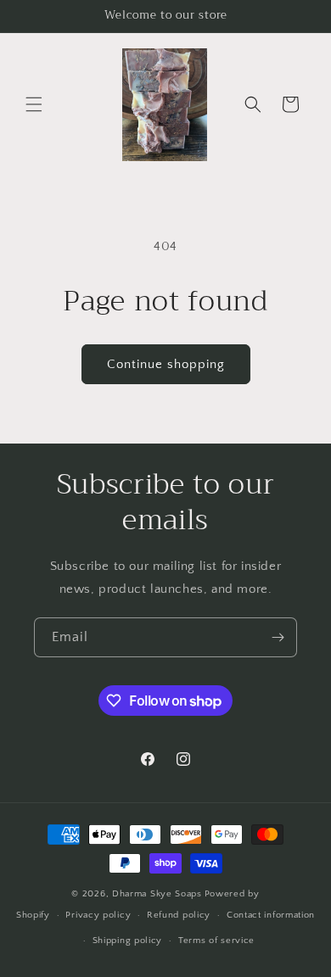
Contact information (271, 915)
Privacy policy (98, 915)
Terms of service (216, 940)
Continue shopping (166, 364)
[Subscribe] (277, 637)
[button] (34, 104)
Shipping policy (128, 940)
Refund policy (178, 915)
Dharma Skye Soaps (157, 894)
